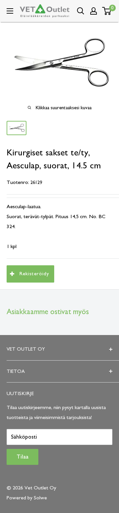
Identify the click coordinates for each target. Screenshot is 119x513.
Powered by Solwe (27, 497)
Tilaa (22, 457)
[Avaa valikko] (10, 11)
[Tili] (93, 11)
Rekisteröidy (34, 273)
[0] (107, 11)
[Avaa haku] (80, 11)
